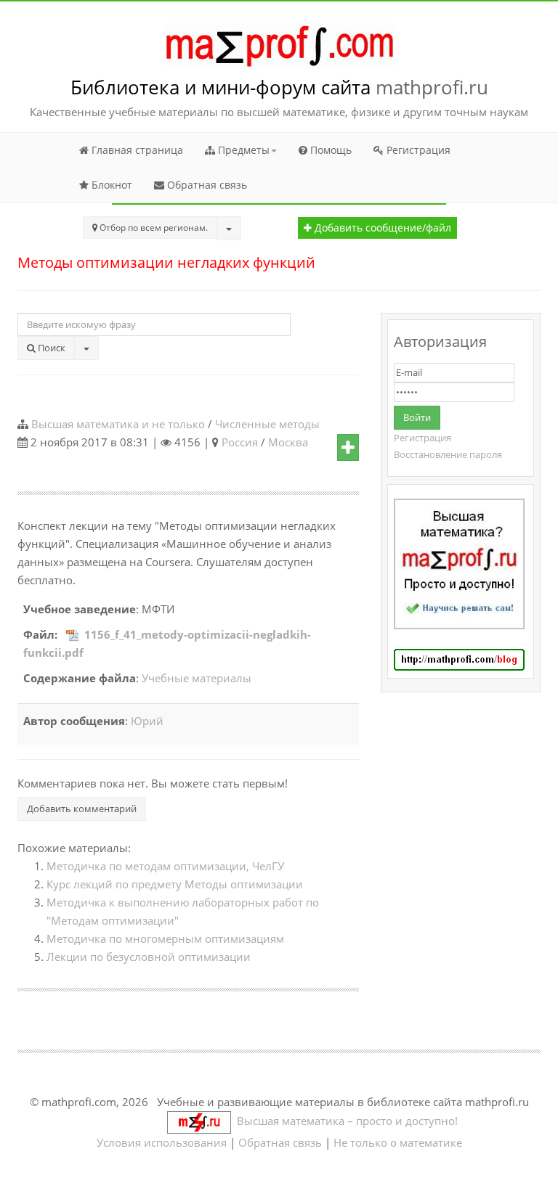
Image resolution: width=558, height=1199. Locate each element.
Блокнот (110, 185)
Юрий (147, 720)
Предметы (242, 150)
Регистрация (417, 150)
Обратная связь (205, 185)
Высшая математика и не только (118, 424)
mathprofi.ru (432, 87)
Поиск (50, 347)
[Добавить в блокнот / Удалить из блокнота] (348, 448)
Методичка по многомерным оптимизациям (165, 938)
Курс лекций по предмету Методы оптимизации (174, 884)
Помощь (329, 150)
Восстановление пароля (448, 454)
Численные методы (267, 424)
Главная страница (136, 150)
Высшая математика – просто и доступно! (344, 1120)
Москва (288, 442)
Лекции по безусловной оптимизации (148, 956)
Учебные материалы (196, 678)
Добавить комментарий (82, 808)
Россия (240, 442)
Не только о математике (397, 1142)
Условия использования (162, 1142)
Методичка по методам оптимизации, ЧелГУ (165, 866)
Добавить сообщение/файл (381, 227)
